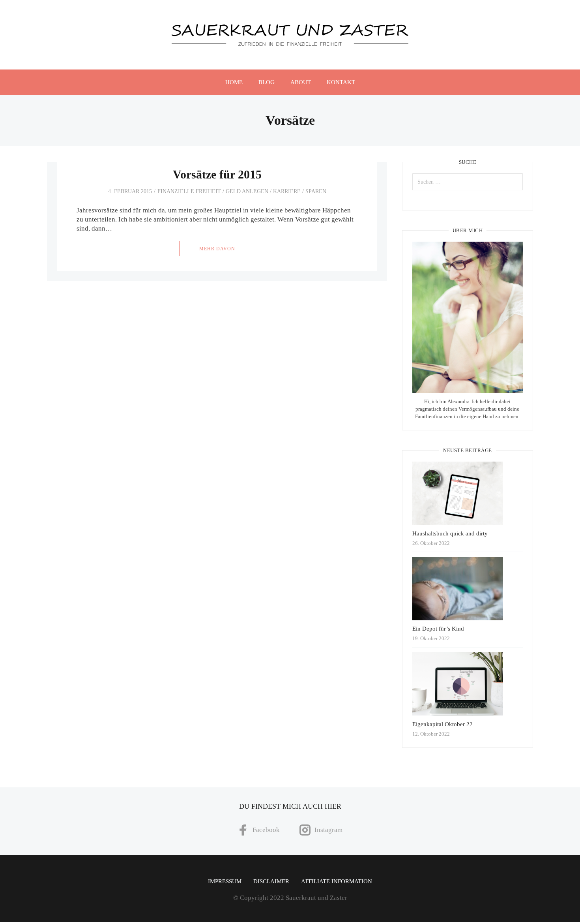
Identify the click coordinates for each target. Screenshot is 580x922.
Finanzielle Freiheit (189, 191)
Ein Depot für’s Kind (438, 628)
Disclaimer (271, 881)
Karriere (287, 191)
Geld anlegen (247, 191)
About (300, 82)
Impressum (224, 881)
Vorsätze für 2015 (217, 174)
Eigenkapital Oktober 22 (442, 724)
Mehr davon (217, 249)
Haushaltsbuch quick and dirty (450, 533)
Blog (266, 82)
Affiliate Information (336, 881)
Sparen (315, 191)
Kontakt (341, 82)
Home (234, 82)
